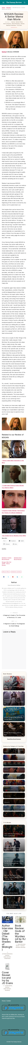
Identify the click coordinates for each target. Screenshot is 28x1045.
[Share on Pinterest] (13, 577)
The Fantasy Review (14, 2)
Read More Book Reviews (14, 739)
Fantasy (7, 955)
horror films (6, 571)
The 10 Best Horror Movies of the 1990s (14, 535)
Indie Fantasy (7, 957)
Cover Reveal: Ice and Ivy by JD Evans (7, 978)
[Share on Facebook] (4, 577)
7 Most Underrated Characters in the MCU (13, 461)
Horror (13, 22)
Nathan (7, 22)
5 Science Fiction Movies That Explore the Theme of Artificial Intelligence (13, 511)
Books (18, 945)
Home (3, 7)
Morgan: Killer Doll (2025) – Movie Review (6, 563)
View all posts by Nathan (14, 585)
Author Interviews (7, 953)
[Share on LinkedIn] (17, 577)
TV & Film (19, 25)
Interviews (7, 958)
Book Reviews (21, 944)
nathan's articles (16, 571)
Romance (7, 990)
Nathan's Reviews (11, 25)
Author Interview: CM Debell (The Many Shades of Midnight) (7, 937)
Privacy (4, 1000)
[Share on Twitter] (8, 577)
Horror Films (19, 22)
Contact (9, 1000)
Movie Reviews (16, 23)
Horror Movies (7, 23)
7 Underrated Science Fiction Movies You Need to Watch (13, 486)
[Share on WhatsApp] (22, 577)
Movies (22, 23)
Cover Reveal (8, 985)
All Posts (8, 7)
